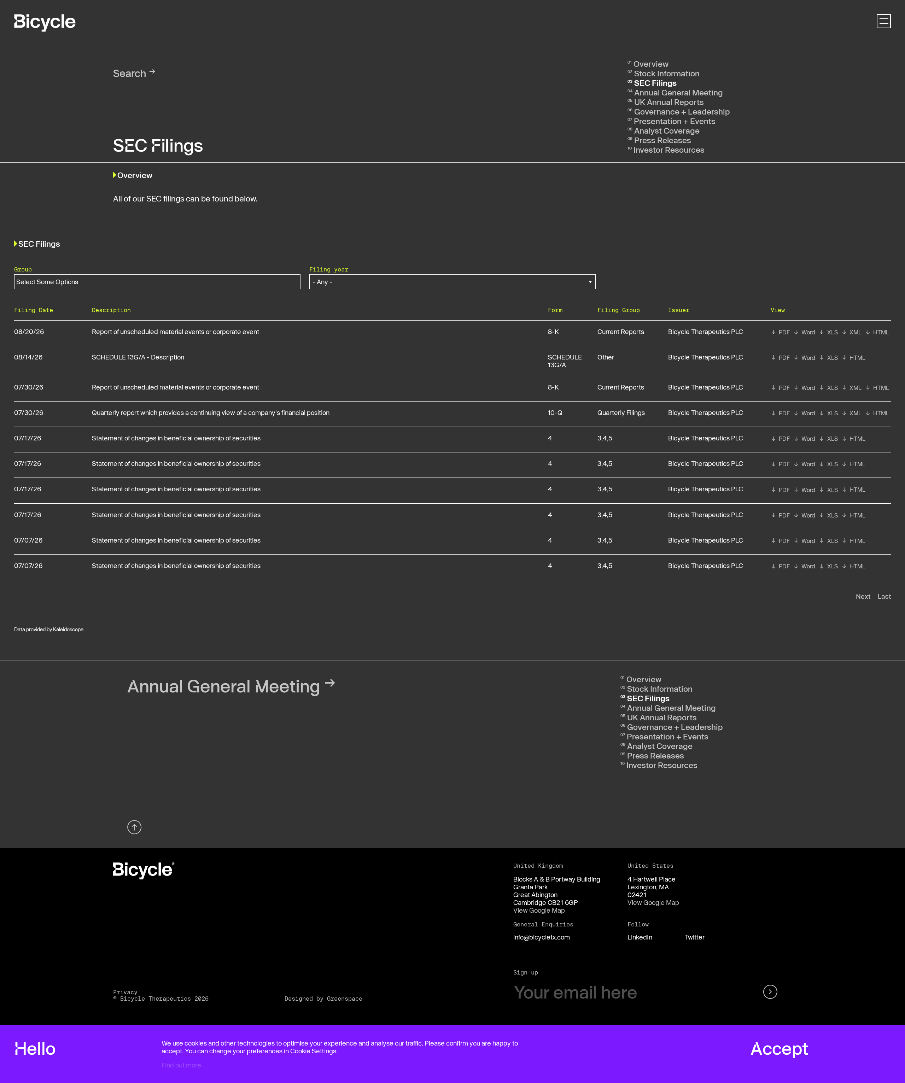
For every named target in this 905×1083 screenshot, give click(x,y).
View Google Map (539, 910)
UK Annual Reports (669, 102)
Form (555, 309)
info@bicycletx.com (541, 937)
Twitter (695, 937)
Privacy (125, 992)
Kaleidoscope (68, 629)
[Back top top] (134, 827)
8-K (553, 331)
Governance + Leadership (682, 111)
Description (111, 309)
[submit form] (771, 992)
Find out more (181, 1065)
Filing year (328, 269)
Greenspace (344, 998)
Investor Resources (669, 149)
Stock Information (667, 73)
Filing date (33, 309)
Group (23, 269)
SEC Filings (655, 83)
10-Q (555, 412)
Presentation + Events (675, 121)
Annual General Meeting (678, 92)
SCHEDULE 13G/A (565, 361)
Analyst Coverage (667, 130)
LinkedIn (639, 937)
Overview (651, 64)
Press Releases (662, 140)
